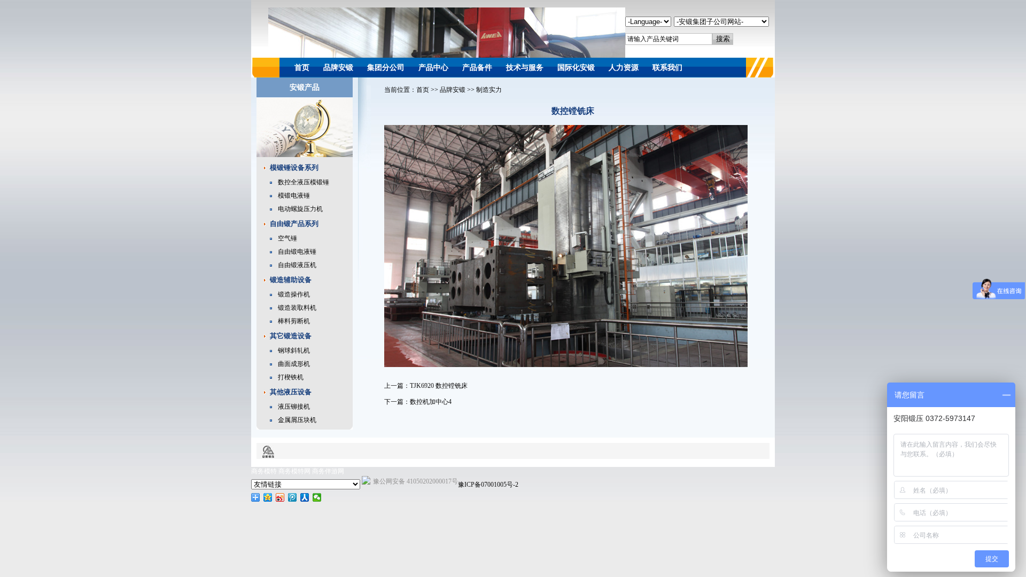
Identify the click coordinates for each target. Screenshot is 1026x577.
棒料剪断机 (294, 321)
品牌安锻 (338, 68)
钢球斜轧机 (294, 350)
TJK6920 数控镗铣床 (439, 385)
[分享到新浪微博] (280, 497)
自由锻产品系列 (294, 224)
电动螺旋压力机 (300, 209)
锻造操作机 (294, 294)
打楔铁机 (291, 377)
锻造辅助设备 (291, 280)
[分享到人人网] (304, 497)
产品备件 (477, 68)
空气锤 (287, 238)
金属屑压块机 (297, 420)
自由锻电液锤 (297, 251)
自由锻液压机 (297, 265)
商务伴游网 (328, 471)
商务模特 (264, 471)
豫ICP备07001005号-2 (488, 484)
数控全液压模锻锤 (303, 182)
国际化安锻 (576, 68)
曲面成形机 (294, 364)
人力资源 (624, 68)
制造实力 (489, 89)
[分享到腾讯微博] (292, 497)
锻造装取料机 (297, 307)
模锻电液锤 (294, 195)
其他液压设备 (291, 392)
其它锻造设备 (291, 336)
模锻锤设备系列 (294, 167)
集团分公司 (386, 68)
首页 (301, 68)
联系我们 (667, 68)
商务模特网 (294, 471)
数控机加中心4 (431, 402)
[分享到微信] (317, 497)
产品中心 (433, 68)
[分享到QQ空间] (268, 497)
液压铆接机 (294, 406)
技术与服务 (524, 68)
